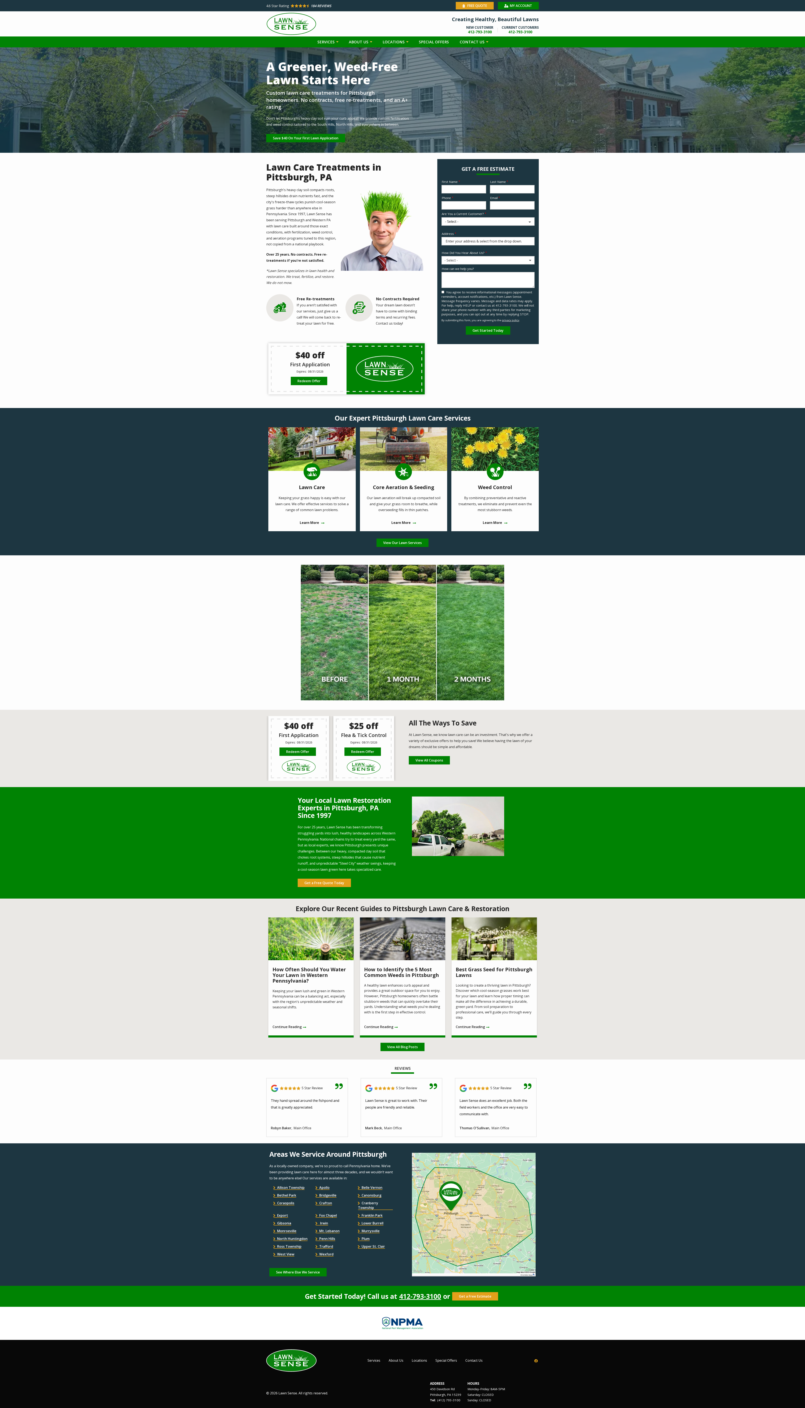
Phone (446, 198)
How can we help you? (458, 269)
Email (494, 198)
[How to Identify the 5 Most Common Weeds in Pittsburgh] (402, 977)
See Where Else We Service (298, 1272)
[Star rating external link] (334, 6)
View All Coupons (429, 760)
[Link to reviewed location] (307, 1088)
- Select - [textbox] (451, 260)
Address (448, 234)
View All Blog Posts (402, 1047)
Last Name (498, 182)
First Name (450, 182)
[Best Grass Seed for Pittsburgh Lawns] (494, 977)
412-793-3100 (420, 1296)
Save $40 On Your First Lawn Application (305, 138)
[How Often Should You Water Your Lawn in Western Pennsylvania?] (311, 977)
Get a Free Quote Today (324, 883)
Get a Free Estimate (475, 1296)
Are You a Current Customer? (463, 214)
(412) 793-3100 (448, 1400)
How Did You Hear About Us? (463, 253)
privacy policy (510, 320)
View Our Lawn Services (402, 542)
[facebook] (536, 1360)
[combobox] (488, 260)
